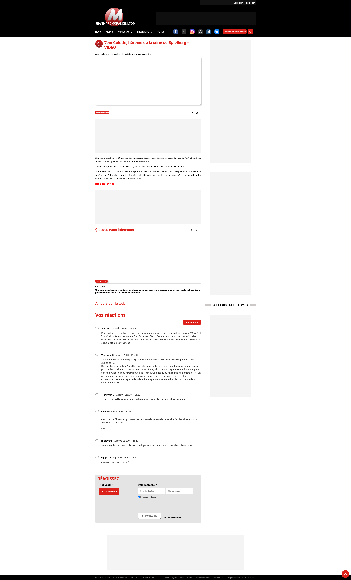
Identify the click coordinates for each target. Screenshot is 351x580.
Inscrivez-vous (109, 491)
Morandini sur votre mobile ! (235, 31)
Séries (160, 32)
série (97, 54)
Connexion (238, 3)
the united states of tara (131, 54)
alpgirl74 (106, 457)
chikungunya (101, 281)
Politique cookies (186, 577)
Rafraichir (192, 322)
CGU (244, 577)
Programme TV (144, 32)
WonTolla (106, 355)
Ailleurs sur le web (230, 305)
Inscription (250, 3)
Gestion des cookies (202, 577)
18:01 (104, 287)
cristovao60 (107, 394)
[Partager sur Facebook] (193, 112)
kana (103, 411)
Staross (105, 328)
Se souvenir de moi (148, 497)
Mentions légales (170, 577)
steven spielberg (114, 54)
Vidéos (109, 32)
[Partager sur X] (197, 112)
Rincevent (106, 440)
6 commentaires (102, 112)
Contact (251, 577)
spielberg (103, 54)
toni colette (146, 54)
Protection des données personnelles (226, 577)
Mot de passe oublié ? (173, 517)
